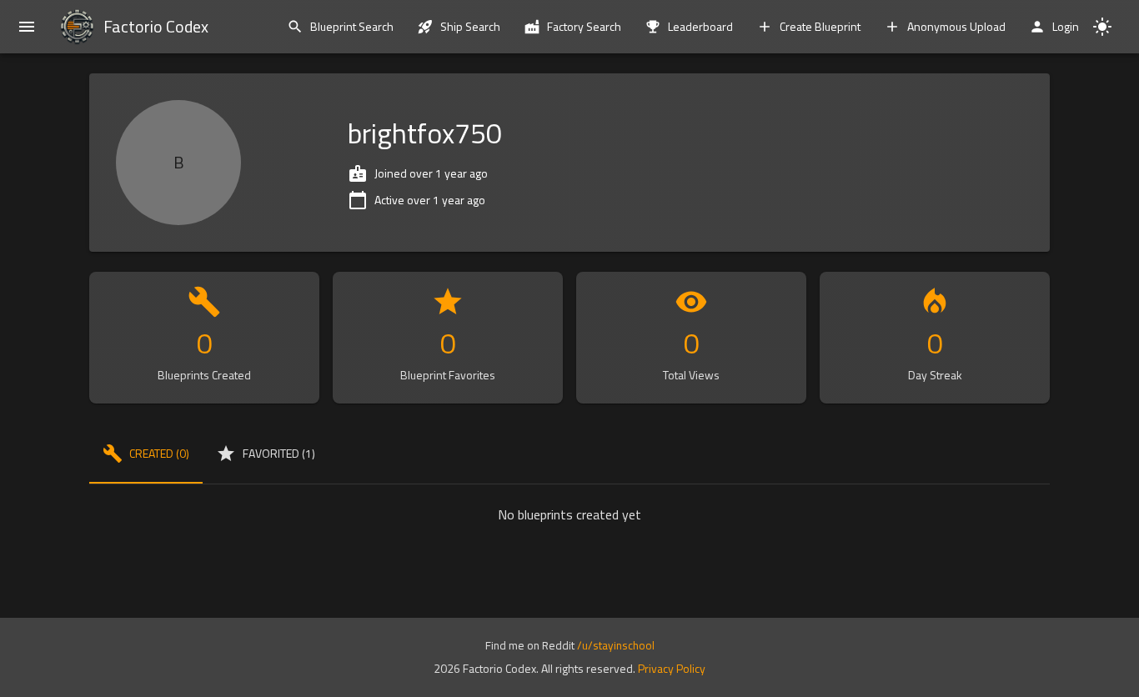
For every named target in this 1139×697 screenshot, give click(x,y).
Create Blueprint (820, 26)
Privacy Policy (671, 668)
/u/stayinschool (616, 645)
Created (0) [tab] (159, 453)
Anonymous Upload (956, 26)
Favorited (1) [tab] (279, 453)
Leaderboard (700, 26)
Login (1065, 26)
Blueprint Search (352, 26)
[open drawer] (26, 26)
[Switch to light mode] (1102, 26)
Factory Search (584, 26)
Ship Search (470, 26)
